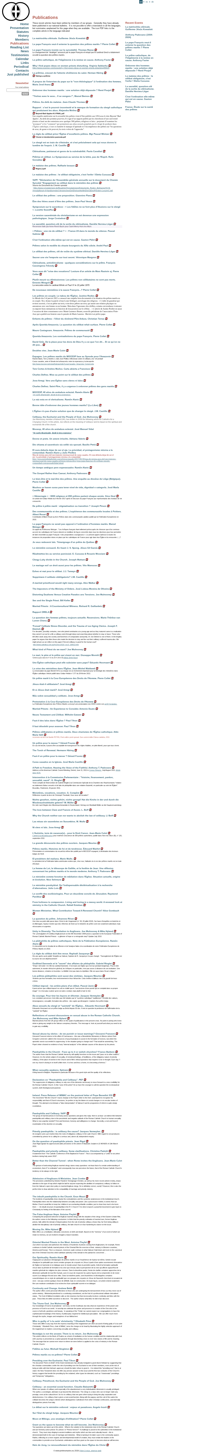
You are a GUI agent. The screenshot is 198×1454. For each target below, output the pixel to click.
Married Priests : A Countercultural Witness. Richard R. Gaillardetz (67, 606)
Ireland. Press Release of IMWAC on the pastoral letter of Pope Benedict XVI (72, 1095)
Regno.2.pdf (40, 169)
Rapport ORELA (40, 612)
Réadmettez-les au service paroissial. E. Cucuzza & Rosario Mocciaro (68, 554)
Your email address (22, 87)
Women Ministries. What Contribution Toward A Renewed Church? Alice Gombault (75, 910)
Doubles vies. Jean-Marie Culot (48, 350)
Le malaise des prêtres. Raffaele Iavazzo (53, 165)
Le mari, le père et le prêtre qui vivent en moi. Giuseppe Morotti (65, 655)
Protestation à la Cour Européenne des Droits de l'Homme (62, 701)
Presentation (19, 28)
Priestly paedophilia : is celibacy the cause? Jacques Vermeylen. (66, 1131)
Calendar (22, 59)
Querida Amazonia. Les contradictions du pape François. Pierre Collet (69, 336)
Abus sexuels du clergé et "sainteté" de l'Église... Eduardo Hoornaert (68, 1006)
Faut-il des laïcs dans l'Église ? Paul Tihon (54, 720)
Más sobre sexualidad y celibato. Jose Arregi (56, 696)
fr (143, 2)
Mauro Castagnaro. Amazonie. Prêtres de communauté (61, 330)
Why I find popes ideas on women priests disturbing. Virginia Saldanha (70, 65)
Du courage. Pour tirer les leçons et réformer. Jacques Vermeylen (66, 995)
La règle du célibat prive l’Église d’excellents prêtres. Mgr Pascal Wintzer (70, 134)
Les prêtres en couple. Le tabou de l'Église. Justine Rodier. (63, 296)
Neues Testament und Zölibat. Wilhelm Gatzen (56, 714)
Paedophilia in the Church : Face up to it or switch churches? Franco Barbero (73, 1052)
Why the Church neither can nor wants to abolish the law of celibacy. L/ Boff (72, 815)
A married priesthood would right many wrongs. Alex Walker (63, 583)
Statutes (23, 31)
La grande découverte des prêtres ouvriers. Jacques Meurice (64, 843)
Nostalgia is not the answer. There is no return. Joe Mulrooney (65, 1333)
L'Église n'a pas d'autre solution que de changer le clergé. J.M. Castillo (69, 411)
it (149, 2)
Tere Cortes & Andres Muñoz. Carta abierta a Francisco (61, 369)
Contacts (22, 70)
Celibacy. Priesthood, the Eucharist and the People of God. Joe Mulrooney (71, 1381)
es (147, 2)
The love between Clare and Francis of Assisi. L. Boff (60, 810)
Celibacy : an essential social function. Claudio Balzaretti (62, 1386)
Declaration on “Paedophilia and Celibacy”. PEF (57, 1080)
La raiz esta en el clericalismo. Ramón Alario (55, 399)
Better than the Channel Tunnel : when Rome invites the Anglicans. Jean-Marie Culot (77, 1160)
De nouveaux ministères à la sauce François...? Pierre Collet (64, 290)
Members (22, 39)
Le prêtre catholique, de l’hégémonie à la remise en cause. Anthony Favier (139, 58)
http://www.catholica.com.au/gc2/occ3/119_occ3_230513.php (56, 645)
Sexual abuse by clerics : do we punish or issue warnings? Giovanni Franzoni (73, 1033)
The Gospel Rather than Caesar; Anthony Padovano (59, 473)
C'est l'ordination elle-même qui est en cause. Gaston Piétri (140, 99)
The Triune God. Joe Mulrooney (49, 1303)
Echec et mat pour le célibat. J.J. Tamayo (54, 571)
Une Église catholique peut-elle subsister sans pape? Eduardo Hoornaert (71, 662)
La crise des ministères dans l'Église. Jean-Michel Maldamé (63, 668)
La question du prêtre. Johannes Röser (53, 918)
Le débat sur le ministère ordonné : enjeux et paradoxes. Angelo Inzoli (69, 1407)
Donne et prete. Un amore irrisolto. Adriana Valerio (58, 438)
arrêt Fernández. (111, 704)
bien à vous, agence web (90, 1451)
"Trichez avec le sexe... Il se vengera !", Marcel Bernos (61, 96)
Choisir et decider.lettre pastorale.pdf (50, 137)
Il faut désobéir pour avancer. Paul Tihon (53, 726)
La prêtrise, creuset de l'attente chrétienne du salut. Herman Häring (67, 73)
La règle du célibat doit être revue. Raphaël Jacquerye (61, 953)
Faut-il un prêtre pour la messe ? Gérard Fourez (57, 756)
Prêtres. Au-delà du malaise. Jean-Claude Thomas (58, 102)
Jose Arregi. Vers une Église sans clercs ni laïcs (57, 380)
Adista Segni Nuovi (71, 658)
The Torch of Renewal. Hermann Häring (53, 750)
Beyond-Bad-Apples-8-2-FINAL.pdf (49, 113)
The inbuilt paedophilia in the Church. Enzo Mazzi (58, 1196)
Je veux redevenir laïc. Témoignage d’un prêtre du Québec (63, 542)
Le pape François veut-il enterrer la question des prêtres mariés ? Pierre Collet (138, 46)
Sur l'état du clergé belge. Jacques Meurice (55, 1413)
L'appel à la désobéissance (42, 836)
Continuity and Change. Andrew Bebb (52, 1288)
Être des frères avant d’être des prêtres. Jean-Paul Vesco (62, 201)
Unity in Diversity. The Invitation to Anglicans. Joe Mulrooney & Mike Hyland (72, 931)
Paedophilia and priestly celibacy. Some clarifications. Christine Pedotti (70, 1151)
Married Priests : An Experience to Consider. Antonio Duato (63, 709)
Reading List (19, 47)
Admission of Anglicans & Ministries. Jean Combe (58, 1178)
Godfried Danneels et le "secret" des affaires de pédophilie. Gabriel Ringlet (72, 963)
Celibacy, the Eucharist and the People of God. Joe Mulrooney (65, 417)
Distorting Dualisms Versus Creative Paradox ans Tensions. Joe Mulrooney (72, 594)
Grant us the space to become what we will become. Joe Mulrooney (68, 1424)
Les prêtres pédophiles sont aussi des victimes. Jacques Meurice (67, 976)
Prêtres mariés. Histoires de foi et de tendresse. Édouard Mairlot (66, 849)
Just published (18, 74)
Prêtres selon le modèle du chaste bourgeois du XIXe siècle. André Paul (70, 245)
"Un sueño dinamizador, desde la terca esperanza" (52, 432)
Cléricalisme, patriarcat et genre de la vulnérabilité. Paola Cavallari (67, 151)
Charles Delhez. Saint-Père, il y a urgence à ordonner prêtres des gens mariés (73, 386)
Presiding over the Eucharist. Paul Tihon (53, 1360)
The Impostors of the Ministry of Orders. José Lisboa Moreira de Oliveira (70, 589)
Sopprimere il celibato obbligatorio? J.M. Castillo (58, 577)
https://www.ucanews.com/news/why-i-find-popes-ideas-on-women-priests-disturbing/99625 (70, 68)
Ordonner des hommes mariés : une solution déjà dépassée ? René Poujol (139, 68)
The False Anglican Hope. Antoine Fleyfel (54, 1214)
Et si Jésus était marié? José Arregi (51, 690)
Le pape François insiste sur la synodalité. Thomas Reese (63, 50)
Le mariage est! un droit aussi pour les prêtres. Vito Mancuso (64, 565)
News (25, 51)
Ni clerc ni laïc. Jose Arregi (46, 827)
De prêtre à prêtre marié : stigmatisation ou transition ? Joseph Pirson (69, 506)
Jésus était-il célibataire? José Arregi (52, 684)
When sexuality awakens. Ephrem (50, 1070)
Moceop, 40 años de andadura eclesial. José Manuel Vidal (63, 429)
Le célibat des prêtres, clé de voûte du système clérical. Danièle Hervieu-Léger (73, 251)
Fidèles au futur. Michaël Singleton (50, 1349)
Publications (19, 43)
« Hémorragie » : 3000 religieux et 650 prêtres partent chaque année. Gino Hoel (74, 496)
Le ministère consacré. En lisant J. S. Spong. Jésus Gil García (65, 548)
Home (24, 24)
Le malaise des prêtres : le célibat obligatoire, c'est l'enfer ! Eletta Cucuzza (139, 78)
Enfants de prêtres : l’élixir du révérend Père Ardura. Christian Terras (68, 318)
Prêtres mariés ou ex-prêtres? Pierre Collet (54, 1354)
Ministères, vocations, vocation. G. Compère (55, 793)
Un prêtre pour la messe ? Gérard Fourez (53, 743)
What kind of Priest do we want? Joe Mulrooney (57, 649)
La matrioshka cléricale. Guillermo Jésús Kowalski (139, 28)
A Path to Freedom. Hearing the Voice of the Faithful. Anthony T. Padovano (71, 767)
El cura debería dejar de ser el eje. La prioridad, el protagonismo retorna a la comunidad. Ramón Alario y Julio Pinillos (72, 451)
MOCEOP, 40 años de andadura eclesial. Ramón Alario (60, 392)
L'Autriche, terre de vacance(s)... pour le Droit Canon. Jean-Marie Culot (69, 833)
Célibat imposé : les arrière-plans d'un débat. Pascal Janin (63, 986)
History (23, 35)
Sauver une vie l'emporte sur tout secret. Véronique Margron (64, 257)
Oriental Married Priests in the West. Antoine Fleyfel (59, 1242)
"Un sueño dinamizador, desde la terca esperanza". (51, 395)
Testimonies (20, 55)
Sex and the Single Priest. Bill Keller (51, 600)
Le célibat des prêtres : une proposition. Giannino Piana (62, 195)
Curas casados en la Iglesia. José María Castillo (57, 762)
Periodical (21, 66)
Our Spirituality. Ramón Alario (48, 1257)
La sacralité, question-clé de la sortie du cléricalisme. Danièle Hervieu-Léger (139, 89)
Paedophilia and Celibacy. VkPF (49, 1113)
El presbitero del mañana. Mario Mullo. (52, 858)
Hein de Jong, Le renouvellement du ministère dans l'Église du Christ (69, 1445)
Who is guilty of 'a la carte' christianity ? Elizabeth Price (61, 1321)
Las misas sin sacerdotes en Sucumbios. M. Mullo (58, 821)
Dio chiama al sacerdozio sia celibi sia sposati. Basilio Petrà (64, 444)
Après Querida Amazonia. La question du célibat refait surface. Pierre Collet (72, 324)
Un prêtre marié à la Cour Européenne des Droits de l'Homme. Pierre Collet (71, 678)
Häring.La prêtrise (42, 76)
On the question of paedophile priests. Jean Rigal (58, 1141)
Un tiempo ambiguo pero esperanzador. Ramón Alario (60, 467)
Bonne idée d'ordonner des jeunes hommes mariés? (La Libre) (65, 405)
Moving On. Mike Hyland (45, 1229)
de (152, 2)
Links (25, 62)
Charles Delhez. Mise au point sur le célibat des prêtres (61, 374)
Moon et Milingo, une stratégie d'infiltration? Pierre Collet (62, 1419)
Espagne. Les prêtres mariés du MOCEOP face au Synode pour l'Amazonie (71, 356)
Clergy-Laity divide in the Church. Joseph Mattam (58, 559)
